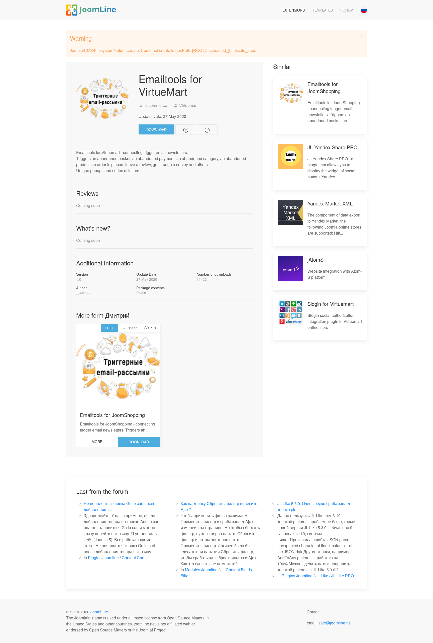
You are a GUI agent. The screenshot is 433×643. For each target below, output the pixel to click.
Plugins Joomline (103, 557)
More (97, 441)
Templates (322, 10)
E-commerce (156, 105)
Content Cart (133, 557)
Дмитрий (83, 292)
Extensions (293, 10)
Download (156, 129)
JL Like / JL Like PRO (334, 576)
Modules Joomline (201, 570)
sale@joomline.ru (334, 623)
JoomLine (99, 612)
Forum (346, 10)
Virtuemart (187, 105)
